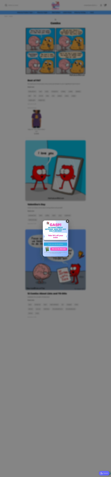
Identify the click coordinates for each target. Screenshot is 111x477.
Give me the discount (59, 249)
